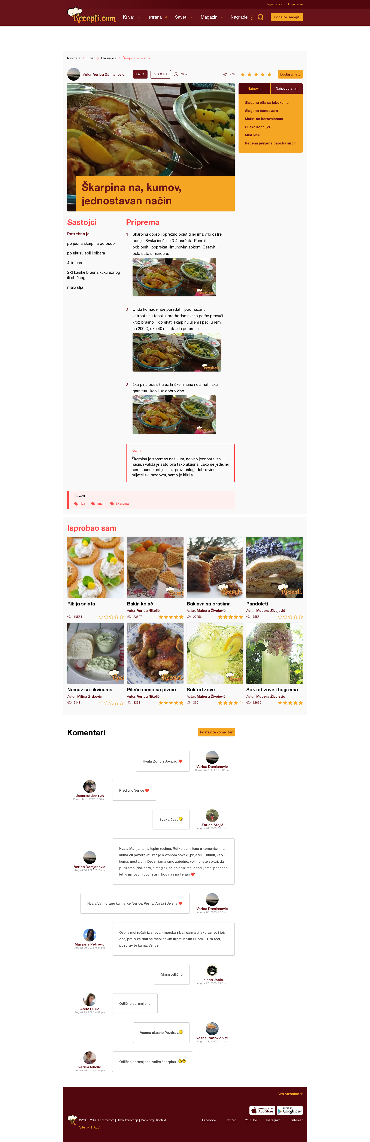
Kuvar (128, 17)
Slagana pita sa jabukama (267, 102)
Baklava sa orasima (215, 578)
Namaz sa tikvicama (95, 664)
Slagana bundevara (261, 111)
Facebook (209, 1120)
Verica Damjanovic (108, 74)
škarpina (122, 503)
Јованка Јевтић (90, 796)
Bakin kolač (155, 578)
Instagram (273, 1120)
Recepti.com (91, 15)
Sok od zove (215, 664)
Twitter (231, 1120)
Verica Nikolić (89, 1067)
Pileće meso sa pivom (155, 664)
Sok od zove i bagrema (274, 664)
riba (82, 503)
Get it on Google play (290, 1110)
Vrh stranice (288, 1094)
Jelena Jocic (212, 980)
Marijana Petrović (90, 944)
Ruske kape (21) (258, 127)
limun (100, 503)
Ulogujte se (295, 4)
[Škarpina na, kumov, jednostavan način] (178, 277)
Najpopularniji (287, 88)
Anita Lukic (89, 1009)
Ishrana (155, 17)
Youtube (251, 1120)
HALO (95, 1127)
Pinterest (296, 1120)
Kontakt (161, 1120)
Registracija (274, 4)
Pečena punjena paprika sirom (270, 143)
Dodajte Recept (287, 17)
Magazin (209, 17)
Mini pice (252, 135)
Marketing (147, 1120)
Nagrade (239, 17)
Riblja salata (95, 578)
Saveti (181, 17)
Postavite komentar (216, 732)
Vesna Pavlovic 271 (212, 1038)
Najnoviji (254, 88)
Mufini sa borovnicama (264, 119)
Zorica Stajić (212, 825)
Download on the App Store (262, 1110)
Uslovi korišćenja (127, 1120)
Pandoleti (274, 578)
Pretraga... (260, 17)
